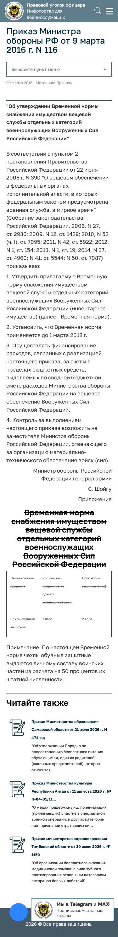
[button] (98, 11)
